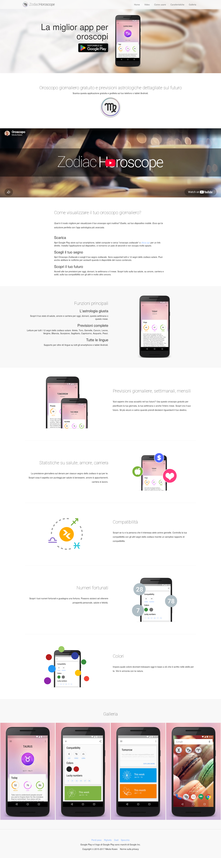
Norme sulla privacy (129, 848)
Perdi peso (96, 839)
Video (147, 4)
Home (137, 4)
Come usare (160, 4)
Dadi (116, 839)
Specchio (125, 839)
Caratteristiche (177, 4)
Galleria (192, 4)
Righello (108, 839)
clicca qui (145, 242)
